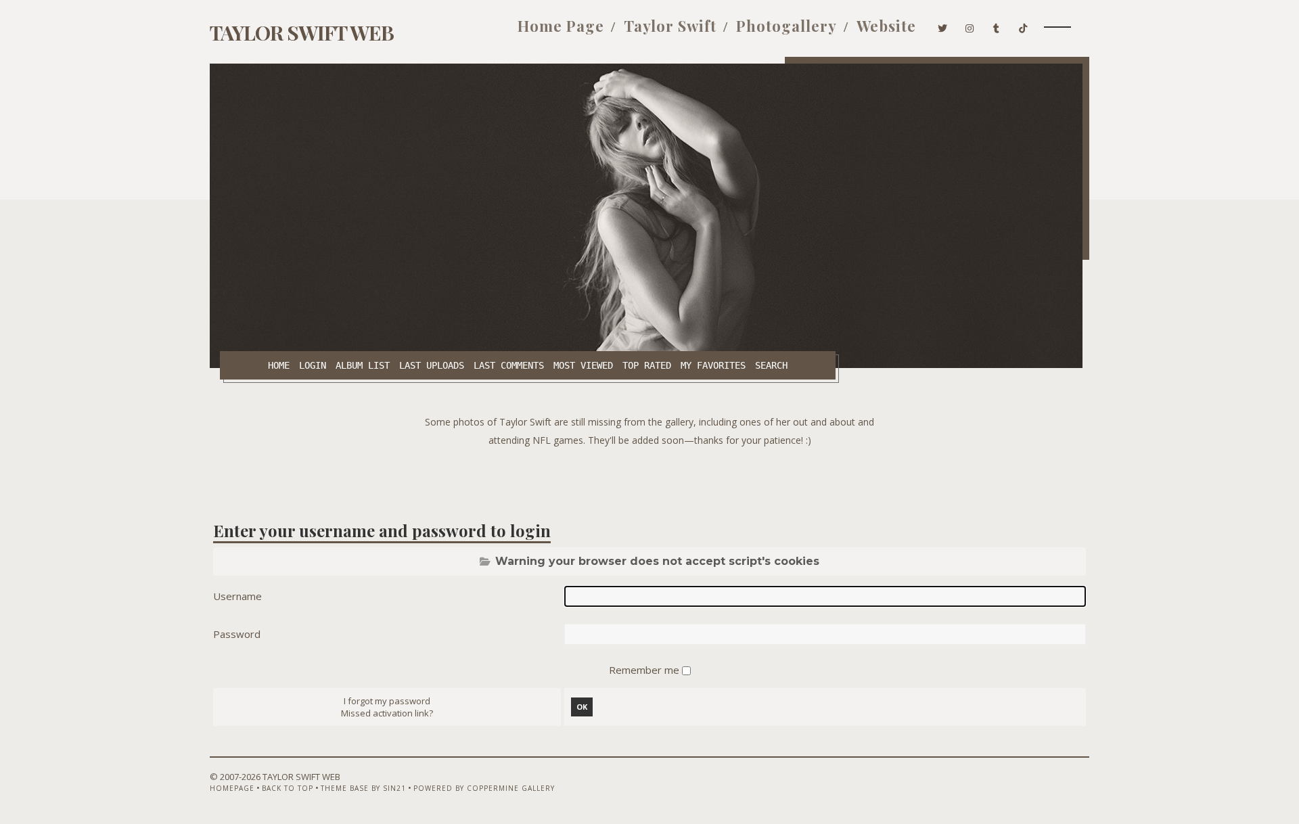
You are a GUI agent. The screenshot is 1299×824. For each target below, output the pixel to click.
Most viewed (583, 365)
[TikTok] (1023, 26)
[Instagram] (970, 26)
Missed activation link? (387, 713)
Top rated (646, 365)
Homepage (232, 788)
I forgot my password (387, 701)
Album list (363, 365)
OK (581, 707)
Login (312, 365)
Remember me (645, 670)
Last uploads (431, 365)
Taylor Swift (670, 26)
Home (279, 365)
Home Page (561, 26)
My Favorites (713, 365)
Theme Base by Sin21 (363, 788)
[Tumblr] (996, 26)
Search (771, 365)
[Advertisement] (649, 479)
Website (886, 26)
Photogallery (786, 26)
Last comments (509, 365)
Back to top (287, 788)
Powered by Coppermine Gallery (484, 788)
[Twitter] (943, 26)
